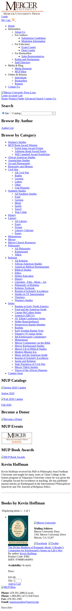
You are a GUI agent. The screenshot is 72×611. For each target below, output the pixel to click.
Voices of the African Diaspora (31, 370)
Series (11, 303)
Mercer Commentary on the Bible (32, 342)
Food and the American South (30, 309)
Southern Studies (17, 190)
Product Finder (16, 98)
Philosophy (14, 245)
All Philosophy (23, 248)
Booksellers (21, 80)
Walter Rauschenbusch (27, 321)
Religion (12, 257)
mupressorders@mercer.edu (24, 602)
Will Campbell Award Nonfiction (32, 154)
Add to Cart (14, 583)
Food (17, 196)
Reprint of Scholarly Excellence (31, 291)
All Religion (21, 260)
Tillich (18, 254)
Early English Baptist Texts (29, 330)
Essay (18, 224)
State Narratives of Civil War (30, 364)
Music (18, 203)
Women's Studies (17, 142)
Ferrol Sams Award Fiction (29, 148)
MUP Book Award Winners (22, 145)
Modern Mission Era (26, 352)
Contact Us (14, 86)
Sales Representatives (32, 56)
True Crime (21, 212)
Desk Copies (28, 50)
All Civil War (22, 172)
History (12, 215)
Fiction (18, 227)
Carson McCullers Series (28, 312)
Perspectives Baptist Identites (30, 324)
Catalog (16, 113)
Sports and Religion (25, 361)
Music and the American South (31, 355)
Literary (12, 218)
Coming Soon (15, 373)
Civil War (13, 169)
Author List (7, 128)
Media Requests (23, 68)
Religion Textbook (24, 288)
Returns (19, 83)
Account (12, 95)
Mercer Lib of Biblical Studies (31, 348)
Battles (18, 175)
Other (18, 184)
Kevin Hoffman (28, 553)
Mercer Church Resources (22, 242)
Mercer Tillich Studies (26, 367)
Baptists (19, 327)
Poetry (18, 233)
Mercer (12, 239)
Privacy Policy (7, 607)
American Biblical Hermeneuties (32, 266)
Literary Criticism (24, 230)
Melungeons (14, 236)
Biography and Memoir (20, 166)
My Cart (6, 20)
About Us (20, 32)
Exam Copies (28, 47)
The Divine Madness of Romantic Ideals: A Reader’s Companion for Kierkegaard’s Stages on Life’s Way (36, 549)
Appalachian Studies (19, 160)
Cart (20, 95)
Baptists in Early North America (32, 306)
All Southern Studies (26, 193)
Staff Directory (22, 62)
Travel (18, 209)
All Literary (21, 221)
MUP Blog (20, 71)
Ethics (18, 272)
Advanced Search (34, 98)
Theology (20, 297)
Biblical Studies (23, 269)
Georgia (19, 178)
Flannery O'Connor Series (28, 333)
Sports (18, 206)
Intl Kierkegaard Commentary (30, 336)
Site (7, 113)
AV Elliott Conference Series (30, 318)
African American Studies (21, 157)
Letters (18, 181)
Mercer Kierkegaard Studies (29, 345)
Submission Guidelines (33, 38)
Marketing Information (33, 41)
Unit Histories (22, 187)
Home (11, 25)
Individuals (20, 77)
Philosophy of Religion (27, 285)
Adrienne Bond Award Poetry (30, 151)
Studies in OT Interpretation (29, 294)
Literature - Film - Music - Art (30, 282)
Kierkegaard (21, 251)
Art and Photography (19, 163)
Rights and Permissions (27, 59)
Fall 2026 (6, 404)
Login (4, 16)
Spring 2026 (7, 393)
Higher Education (24, 276)
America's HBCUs (25, 315)
